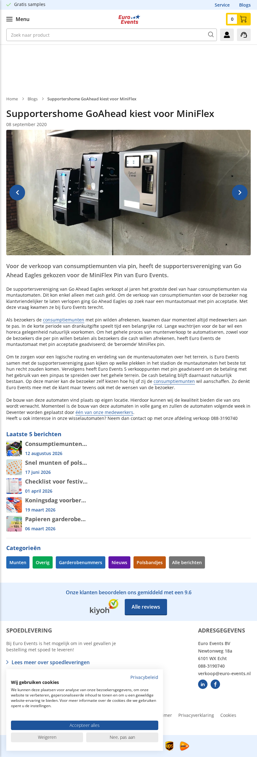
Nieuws (119, 562)
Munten (17, 562)
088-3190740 (211, 666)
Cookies (228, 715)
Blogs (245, 5)
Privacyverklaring (196, 715)
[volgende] (240, 192)
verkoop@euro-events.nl (224, 673)
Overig (43, 562)
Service (222, 5)
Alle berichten (187, 562)
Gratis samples (29, 4)
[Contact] (244, 35)
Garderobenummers (80, 562)
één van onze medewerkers (104, 412)
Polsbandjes (150, 562)
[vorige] (17, 192)
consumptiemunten (63, 320)
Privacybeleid (144, 677)
